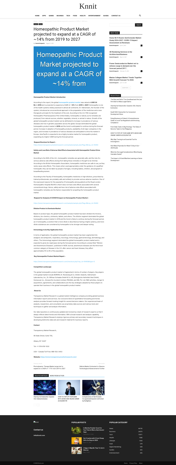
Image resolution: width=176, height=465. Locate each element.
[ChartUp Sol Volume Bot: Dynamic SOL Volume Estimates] (45, 387)
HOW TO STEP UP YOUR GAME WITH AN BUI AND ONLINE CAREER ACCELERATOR (68, 399)
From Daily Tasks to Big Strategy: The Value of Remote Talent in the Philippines (126, 128)
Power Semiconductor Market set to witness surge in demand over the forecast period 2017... (123, 65)
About (140, 463)
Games (51, 16)
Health (83, 16)
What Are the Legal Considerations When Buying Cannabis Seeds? (126, 153)
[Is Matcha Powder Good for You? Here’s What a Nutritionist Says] (77, 430)
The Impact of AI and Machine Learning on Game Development (126, 159)
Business (60, 16)
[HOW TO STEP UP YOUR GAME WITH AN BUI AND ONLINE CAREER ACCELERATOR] (69, 387)
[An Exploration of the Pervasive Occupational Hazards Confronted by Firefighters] (93, 387)
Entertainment (94, 16)
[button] (140, 16)
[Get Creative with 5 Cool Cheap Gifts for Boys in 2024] (77, 440)
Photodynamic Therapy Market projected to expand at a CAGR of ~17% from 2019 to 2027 (49, 367)
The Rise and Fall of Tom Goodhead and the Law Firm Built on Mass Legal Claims (126, 100)
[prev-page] (35, 405)
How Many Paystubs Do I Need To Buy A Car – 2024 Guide (125, 147)
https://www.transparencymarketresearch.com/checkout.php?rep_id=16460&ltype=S (64, 262)
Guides (106, 16)
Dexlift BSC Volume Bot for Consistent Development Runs (123, 113)
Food (75, 16)
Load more (125, 87)
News (40, 24)
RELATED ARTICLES (41, 376)
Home (37, 16)
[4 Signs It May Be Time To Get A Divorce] (77, 450)
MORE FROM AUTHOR (57, 376)
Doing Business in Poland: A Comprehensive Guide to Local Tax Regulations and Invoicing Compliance (125, 120)
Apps (44, 16)
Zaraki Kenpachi (40, 43)
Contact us (115, 16)
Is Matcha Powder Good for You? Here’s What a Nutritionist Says (93, 430)
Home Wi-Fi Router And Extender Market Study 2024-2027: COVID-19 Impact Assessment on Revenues (125, 40)
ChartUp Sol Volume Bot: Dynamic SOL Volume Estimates (126, 107)
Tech (68, 16)
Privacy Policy (133, 463)
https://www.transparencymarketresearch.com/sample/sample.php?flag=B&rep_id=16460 (66, 145)
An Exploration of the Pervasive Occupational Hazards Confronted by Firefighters (93, 399)
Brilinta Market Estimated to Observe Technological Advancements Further (91, 367)
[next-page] (38, 405)
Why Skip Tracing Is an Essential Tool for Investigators (124, 140)
